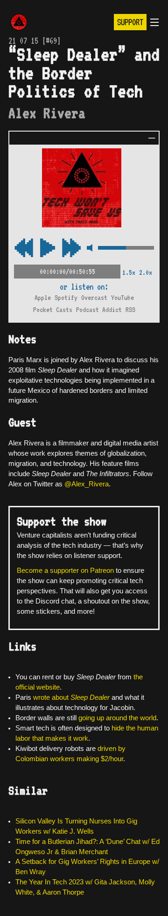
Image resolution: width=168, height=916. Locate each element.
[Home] (19, 23)
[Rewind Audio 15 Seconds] (71, 249)
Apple (43, 297)
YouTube (122, 297)
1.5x (128, 272)
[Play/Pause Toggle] (47, 249)
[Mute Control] (89, 249)
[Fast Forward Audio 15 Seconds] (23, 249)
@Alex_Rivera (86, 484)
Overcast (94, 297)
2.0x (145, 272)
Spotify (66, 297)
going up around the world (117, 718)
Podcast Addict (99, 309)
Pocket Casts (52, 309)
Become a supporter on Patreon (65, 570)
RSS (130, 309)
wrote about (71, 697)
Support (130, 22)
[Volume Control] (126, 249)
